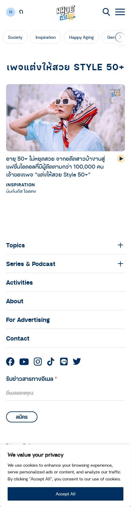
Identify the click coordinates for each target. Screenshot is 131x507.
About (14, 300)
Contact (18, 338)
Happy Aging (81, 37)
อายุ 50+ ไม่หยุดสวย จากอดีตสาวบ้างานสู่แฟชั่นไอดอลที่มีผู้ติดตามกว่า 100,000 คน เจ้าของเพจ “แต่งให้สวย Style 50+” (55, 166)
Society (15, 37)
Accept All (66, 494)
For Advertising (28, 319)
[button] (120, 37)
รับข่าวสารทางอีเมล (31, 378)
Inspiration (46, 37)
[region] (65, 475)
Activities (19, 282)
